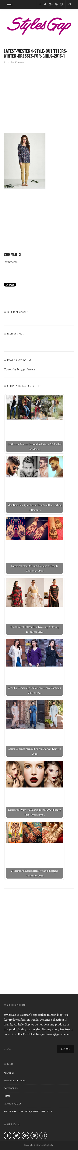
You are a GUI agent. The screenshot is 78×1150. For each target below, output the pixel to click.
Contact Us (11, 1088)
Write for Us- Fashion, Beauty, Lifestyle (28, 1111)
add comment (17, 62)
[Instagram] (61, 4)
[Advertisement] (39, 103)
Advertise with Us (15, 1080)
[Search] (70, 4)
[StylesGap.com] (39, 25)
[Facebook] (40, 4)
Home (7, 1096)
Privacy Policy (13, 1103)
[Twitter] (45, 4)
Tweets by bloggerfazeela (19, 369)
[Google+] (51, 4)
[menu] (9, 4)
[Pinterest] (56, 4)
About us (9, 1073)
